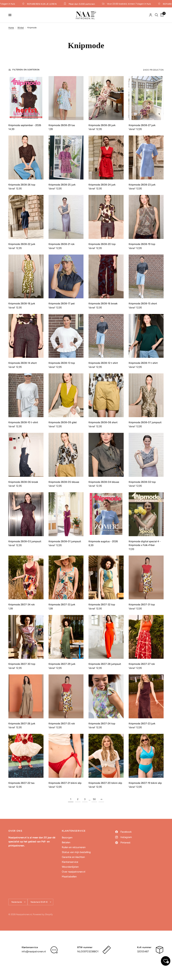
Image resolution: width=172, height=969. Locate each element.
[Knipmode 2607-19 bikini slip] (146, 756)
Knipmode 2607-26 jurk (21, 723)
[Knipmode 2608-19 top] (146, 217)
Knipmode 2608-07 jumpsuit (145, 422)
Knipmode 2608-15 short (143, 303)
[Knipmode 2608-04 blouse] (106, 455)
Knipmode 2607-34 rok (21, 604)
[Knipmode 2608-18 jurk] (26, 276)
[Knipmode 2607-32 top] (106, 577)
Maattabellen (69, 876)
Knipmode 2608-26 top (21, 184)
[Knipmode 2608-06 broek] (26, 455)
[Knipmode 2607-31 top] (146, 577)
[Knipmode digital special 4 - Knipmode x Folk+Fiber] (146, 514)
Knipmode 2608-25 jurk (62, 184)
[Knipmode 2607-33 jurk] (66, 577)
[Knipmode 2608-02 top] (146, 455)
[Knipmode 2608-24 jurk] (106, 157)
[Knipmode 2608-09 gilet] (66, 395)
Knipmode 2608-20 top (102, 244)
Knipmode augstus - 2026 (103, 541)
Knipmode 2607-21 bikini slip (65, 782)
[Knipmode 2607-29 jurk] (66, 637)
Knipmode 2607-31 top (142, 604)
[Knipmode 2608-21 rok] (66, 217)
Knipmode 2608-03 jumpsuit (24, 541)
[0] (161, 15)
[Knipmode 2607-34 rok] (26, 577)
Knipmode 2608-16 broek (103, 303)
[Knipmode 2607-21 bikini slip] (66, 756)
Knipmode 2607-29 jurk (62, 663)
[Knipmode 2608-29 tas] (66, 98)
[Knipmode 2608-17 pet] (66, 276)
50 (94, 799)
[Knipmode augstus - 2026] (106, 514)
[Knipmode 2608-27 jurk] (146, 98)
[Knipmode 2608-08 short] (106, 395)
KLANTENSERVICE (74, 831)
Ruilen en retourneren (73, 847)
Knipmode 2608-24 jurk (102, 184)
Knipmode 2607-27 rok (142, 663)
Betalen (66, 842)
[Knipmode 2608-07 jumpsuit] (146, 395)
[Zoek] (156, 15)
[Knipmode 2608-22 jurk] (26, 217)
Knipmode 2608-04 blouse (104, 481)
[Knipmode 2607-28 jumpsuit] (106, 637)
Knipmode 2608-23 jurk (142, 184)
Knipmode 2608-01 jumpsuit (65, 541)
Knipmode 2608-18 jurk (21, 303)
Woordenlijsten (70, 866)
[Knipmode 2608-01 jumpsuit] (66, 514)
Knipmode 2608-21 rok (62, 244)
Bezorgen (67, 837)
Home (11, 27)
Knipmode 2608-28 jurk (102, 125)
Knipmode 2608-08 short (103, 422)
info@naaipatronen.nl (34, 951)
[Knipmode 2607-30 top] (26, 637)
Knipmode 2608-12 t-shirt (103, 362)
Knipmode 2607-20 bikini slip (105, 782)
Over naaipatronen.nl (73, 871)
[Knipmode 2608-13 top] (66, 336)
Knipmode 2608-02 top (142, 481)
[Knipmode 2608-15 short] (146, 276)
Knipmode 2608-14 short (22, 362)
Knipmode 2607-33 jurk (62, 604)
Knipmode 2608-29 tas (62, 125)
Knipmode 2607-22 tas (21, 782)
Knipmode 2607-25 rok (62, 723)
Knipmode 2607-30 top (21, 663)
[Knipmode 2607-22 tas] (26, 756)
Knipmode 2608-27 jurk (142, 125)
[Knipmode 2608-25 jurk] (66, 157)
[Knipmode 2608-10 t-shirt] (26, 395)
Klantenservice (70, 861)
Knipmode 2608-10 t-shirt (23, 422)
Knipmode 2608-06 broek (23, 481)
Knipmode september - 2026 (24, 125)
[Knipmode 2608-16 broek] (106, 276)
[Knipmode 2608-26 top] (26, 157)
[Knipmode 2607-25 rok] (66, 696)
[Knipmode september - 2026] (26, 98)
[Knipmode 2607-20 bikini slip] (106, 756)
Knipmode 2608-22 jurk (21, 244)
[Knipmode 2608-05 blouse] (66, 455)
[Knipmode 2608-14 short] (26, 336)
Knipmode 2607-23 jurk (142, 723)
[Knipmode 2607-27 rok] (146, 637)
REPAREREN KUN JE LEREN (33, 4)
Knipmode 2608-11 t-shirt (143, 362)
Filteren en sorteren (25, 70)
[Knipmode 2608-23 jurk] (146, 157)
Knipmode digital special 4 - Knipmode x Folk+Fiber (145, 543)
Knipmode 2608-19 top (142, 244)
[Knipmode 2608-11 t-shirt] (146, 336)
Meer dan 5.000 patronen (73, 4)
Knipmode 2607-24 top (102, 723)
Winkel (20, 27)
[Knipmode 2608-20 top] (106, 217)
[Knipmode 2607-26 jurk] (26, 696)
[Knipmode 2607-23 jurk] (146, 696)
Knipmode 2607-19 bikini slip (145, 782)
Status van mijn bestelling (76, 852)
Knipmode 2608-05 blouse (64, 481)
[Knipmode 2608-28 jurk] (106, 98)
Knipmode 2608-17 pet (62, 303)
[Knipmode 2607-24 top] (106, 696)
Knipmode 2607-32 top (102, 604)
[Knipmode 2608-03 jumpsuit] (26, 514)
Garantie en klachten (73, 857)
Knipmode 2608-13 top (62, 362)
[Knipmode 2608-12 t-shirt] (106, 336)
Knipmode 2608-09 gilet (63, 422)
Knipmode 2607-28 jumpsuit (105, 663)
